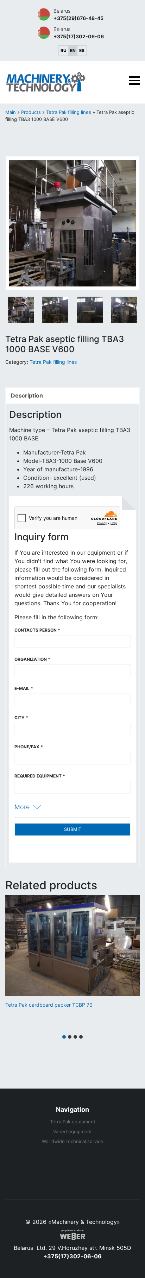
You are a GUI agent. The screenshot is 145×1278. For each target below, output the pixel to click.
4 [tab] (81, 1037)
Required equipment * (39, 776)
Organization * (32, 659)
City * (21, 717)
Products (31, 112)
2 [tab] (69, 1037)
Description (27, 395)
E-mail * (23, 688)
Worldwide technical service (72, 1141)
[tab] (72, 395)
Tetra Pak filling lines (68, 112)
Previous (16, 224)
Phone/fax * (28, 746)
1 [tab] (64, 1037)
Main (10, 112)
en (73, 50)
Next (129, 224)
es (81, 50)
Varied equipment (72, 1131)
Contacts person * (37, 630)
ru (64, 50)
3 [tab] (75, 1037)
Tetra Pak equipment (72, 1121)
